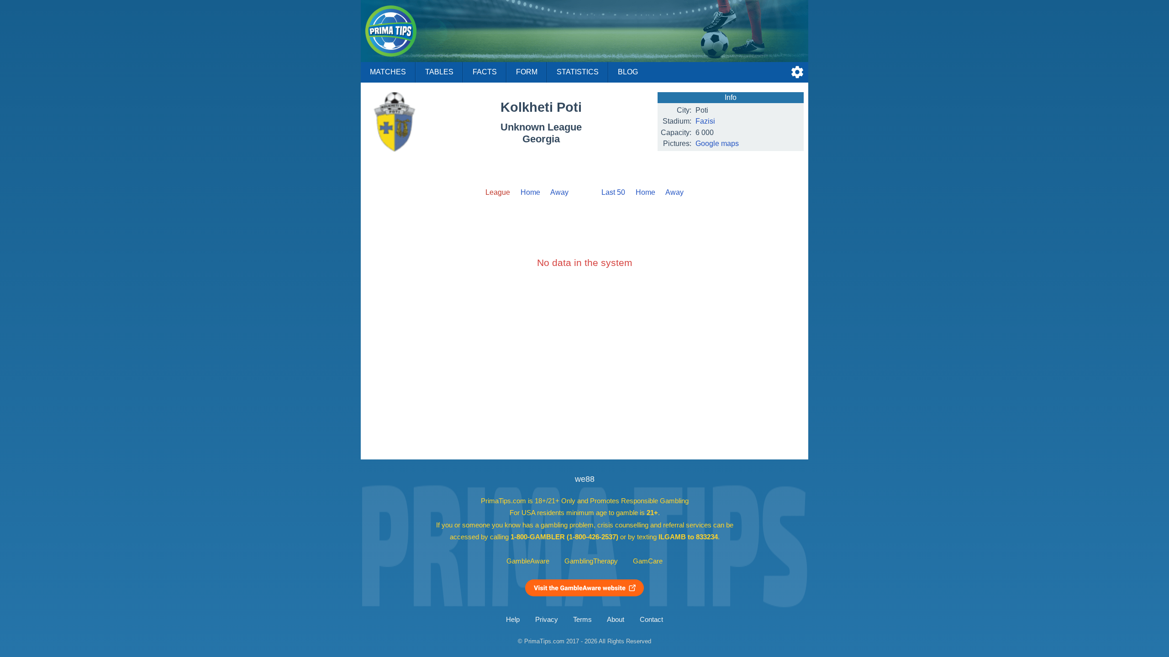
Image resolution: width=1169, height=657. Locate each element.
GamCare (648, 561)
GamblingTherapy (591, 561)
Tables (439, 72)
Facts (485, 72)
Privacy (546, 619)
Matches (388, 72)
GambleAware (527, 561)
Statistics (578, 72)
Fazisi (705, 121)
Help (513, 619)
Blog (628, 72)
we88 (585, 479)
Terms (582, 619)
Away (559, 192)
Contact (651, 619)
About (615, 619)
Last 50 (613, 192)
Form (526, 72)
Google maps (717, 143)
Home (530, 192)
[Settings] (797, 72)
